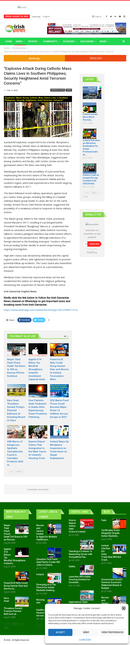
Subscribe (94, 244)
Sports (32, 41)
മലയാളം (36, 16)
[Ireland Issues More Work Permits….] (89, 108)
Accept (60, 632)
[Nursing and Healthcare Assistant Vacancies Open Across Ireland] (54, 603)
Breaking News (57, 90)
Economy (69, 41)
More (103, 41)
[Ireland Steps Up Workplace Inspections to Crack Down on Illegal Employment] (59, 431)
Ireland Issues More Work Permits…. (90, 117)
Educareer (87, 41)
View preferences (112, 632)
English (46, 16)
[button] (123, 608)
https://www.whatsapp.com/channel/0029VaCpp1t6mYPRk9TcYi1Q (41, 309)
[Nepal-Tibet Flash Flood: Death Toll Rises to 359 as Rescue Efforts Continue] (16, 349)
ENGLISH (96, 58)
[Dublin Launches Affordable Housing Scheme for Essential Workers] (87, 570)
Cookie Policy (85, 639)
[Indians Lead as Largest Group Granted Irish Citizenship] (89, 168)
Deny (86, 632)
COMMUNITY (50, 41)
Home (8, 41)
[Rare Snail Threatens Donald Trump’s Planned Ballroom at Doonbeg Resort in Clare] (16, 390)
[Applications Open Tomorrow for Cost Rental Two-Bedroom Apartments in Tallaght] (87, 595)
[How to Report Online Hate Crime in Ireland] (87, 524)
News (19, 41)
